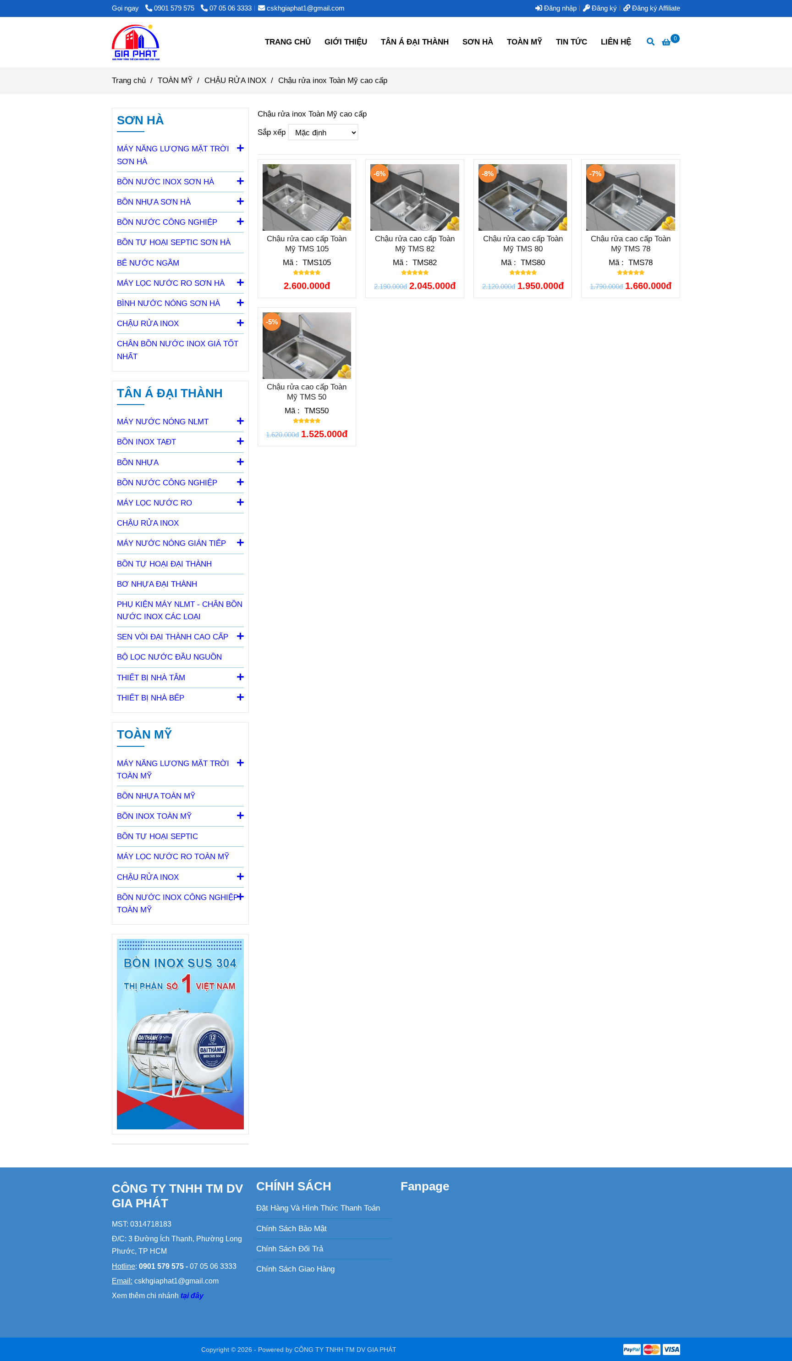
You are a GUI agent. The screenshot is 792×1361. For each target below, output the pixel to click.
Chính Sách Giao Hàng (295, 1269)
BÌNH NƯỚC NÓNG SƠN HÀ (168, 303)
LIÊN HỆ (616, 42)
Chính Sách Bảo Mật (291, 1228)
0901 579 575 (175, 8)
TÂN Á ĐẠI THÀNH (415, 42)
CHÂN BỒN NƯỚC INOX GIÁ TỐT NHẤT (177, 350)
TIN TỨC (571, 42)
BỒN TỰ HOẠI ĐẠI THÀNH (164, 564)
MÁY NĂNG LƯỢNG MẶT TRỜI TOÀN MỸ (173, 769)
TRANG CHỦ (288, 42)
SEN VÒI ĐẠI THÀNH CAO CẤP (172, 637)
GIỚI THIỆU (345, 42)
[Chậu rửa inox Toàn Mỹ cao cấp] (136, 42)
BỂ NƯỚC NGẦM (148, 263)
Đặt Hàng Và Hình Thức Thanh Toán (318, 1208)
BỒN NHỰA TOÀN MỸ (156, 796)
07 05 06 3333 (230, 8)
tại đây (192, 1296)
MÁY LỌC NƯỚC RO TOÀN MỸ (173, 856)
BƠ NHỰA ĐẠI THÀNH (157, 584)
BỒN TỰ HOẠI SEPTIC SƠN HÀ (174, 242)
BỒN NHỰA (138, 462)
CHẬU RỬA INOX (235, 80)
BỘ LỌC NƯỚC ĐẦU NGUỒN (169, 657)
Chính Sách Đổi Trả (289, 1248)
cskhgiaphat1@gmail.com (306, 8)
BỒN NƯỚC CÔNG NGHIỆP (167, 222)
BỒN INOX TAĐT (146, 442)
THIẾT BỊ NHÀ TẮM (151, 677)
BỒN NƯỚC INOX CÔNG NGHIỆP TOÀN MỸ (177, 903)
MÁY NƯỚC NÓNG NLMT (163, 421)
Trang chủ (129, 80)
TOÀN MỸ (524, 42)
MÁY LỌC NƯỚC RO (154, 503)
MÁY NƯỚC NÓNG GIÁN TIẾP (171, 543)
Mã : (291, 262)
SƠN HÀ (477, 42)
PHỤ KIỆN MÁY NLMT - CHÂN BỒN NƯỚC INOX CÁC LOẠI (179, 610)
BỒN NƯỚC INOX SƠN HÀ (165, 182)
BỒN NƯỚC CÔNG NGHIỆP (167, 482)
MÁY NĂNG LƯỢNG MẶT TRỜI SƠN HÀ (173, 155)
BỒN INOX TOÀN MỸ (154, 816)
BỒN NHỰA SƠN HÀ (154, 202)
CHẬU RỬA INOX (148, 523)
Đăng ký (603, 8)
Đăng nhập (559, 8)
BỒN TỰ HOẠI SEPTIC (157, 836)
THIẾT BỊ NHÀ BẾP (150, 698)
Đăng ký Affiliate (655, 8)
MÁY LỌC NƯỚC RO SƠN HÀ (171, 283)
